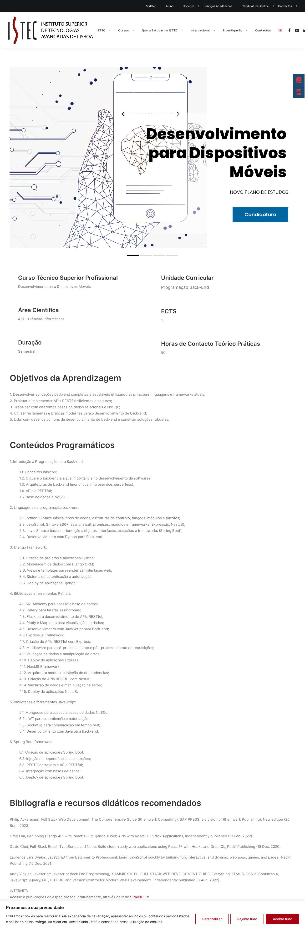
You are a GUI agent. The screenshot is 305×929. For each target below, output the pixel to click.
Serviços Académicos (217, 6)
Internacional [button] (200, 30)
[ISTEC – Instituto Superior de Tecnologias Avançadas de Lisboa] (50, 30)
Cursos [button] (123, 30)
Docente (188, 6)
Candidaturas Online (255, 6)
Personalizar (212, 919)
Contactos (285, 6)
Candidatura (152, 183)
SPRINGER (139, 897)
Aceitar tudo (282, 919)
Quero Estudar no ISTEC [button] (160, 30)
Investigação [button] (233, 30)
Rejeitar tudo (247, 919)
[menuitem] (154, 6)
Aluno (169, 6)
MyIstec (151, 6)
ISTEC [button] (101, 30)
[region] (152, 914)
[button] (290, 30)
